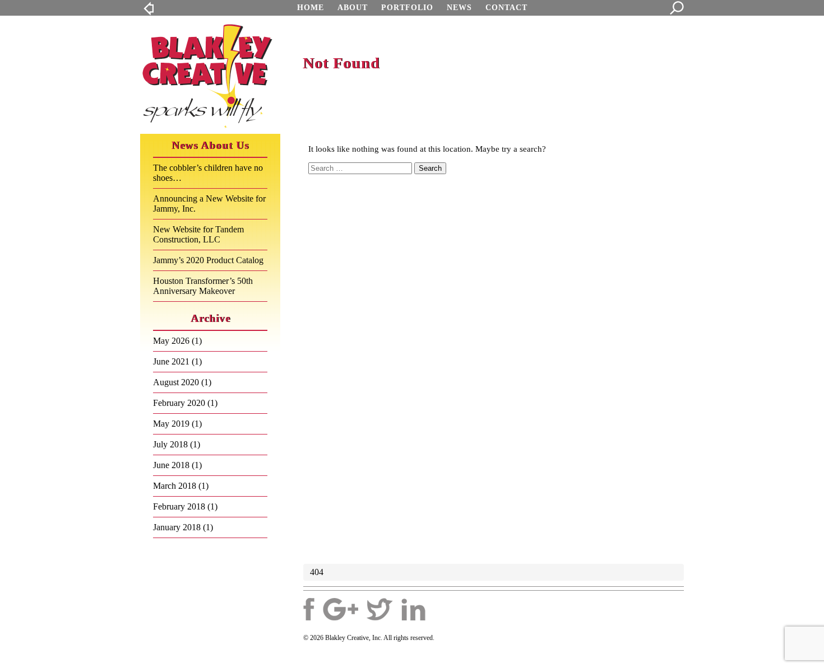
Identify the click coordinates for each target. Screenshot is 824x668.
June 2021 (171, 361)
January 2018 (177, 527)
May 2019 (171, 423)
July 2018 (170, 444)
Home (310, 7)
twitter (380, 609)
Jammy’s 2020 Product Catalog (208, 260)
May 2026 (171, 340)
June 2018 (171, 465)
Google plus (340, 609)
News (459, 7)
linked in (413, 609)
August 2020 (176, 382)
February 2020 (179, 403)
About (352, 7)
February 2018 (179, 506)
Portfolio (407, 7)
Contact (506, 7)
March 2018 (174, 486)
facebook (308, 609)
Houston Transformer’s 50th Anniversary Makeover (203, 286)
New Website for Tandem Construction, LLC (198, 234)
